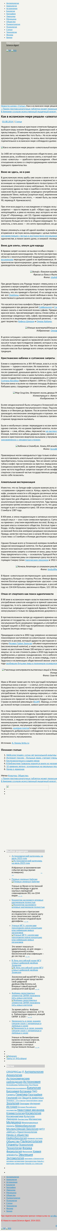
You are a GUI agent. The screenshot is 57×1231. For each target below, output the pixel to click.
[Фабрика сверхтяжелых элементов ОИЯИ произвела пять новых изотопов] (28, 1005)
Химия (9, 38)
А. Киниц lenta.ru (20, 743)
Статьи (9, 30)
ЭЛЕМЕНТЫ (12, 1155)
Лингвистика (23, 1119)
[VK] (8, 51)
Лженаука (10, 17)
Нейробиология (16, 1138)
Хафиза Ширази (26, 321)
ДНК (20, 1098)
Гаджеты (10, 1094)
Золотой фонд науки (34, 1100)
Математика (35, 1119)
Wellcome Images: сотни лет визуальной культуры (31, 755)
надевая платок (21, 728)
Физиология (14, 1151)
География (11, 14)
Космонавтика (14, 1116)
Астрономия (11, 9)
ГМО (34, 1091)
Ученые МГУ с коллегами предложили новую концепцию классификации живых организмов (27, 929)
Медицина (11, 19)
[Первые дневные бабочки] (26, 882)
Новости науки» (9, 106)
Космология (33, 1113)
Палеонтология (13, 24)
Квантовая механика (30, 1109)
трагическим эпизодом (36, 560)
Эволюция (25, 1154)
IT (23, 1071)
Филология (27, 1151)
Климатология (15, 1113)
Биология (10, 11)
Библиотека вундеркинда (16, 1088)
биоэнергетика (31, 1161)
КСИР (36, 702)
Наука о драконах (15, 769)
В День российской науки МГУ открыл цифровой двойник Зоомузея (26, 962)
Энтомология (15, 1158)
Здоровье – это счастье (16, 1100)
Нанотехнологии (27, 1131)
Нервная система (35, 1138)
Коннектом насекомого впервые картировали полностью (27, 901)
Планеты (12, 1144)
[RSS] (13, 51)
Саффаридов (45, 307)
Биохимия (12, 1091)
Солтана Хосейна (10, 381)
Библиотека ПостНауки (28, 1085)
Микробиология (25, 1125)
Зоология (12, 1103)
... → (20, 895)
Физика (9, 35)
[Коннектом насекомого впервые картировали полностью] (28, 907)
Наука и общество (17, 1134)
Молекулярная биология (22, 1128)
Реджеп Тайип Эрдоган (20, 643)
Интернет (35, 1103)
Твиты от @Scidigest (16, 1058)
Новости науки (13, 43)
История (11, 1106)
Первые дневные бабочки (24, 879)
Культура (12, 776)
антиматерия (19, 1161)
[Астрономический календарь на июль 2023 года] (28, 863)
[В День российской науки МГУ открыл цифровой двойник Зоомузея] (28, 972)
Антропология (12, 3)
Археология (11, 6)
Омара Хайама (44, 321)
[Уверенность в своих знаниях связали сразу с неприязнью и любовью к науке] (28, 1033)
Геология (11, 1097)
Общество (11, 22)
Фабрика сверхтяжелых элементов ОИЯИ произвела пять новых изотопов (26, 995)
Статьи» (22, 106)
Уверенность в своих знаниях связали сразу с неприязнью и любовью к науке (26, 1023)
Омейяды (14, 295)
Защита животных (33, 1097)
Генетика (22, 1094)
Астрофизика (12, 1085)
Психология (11, 27)
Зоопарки (24, 1103)
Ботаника (25, 1091)
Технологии (11, 32)
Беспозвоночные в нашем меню (23, 761)
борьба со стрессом (34, 1163)
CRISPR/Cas (13, 1071)
